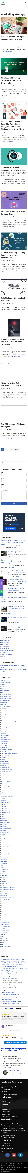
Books (2, 712)
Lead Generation (5, 832)
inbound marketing (5, 822)
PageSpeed (4, 863)
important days (4, 820)
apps (2, 692)
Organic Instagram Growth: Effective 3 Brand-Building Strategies (12, 341)
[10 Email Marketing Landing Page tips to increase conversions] (14, 241)
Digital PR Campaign (6, 771)
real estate (3, 881)
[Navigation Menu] (25, 3)
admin (4, 42)
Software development (6, 903)
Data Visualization (5, 755)
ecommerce (4, 777)
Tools (2, 916)
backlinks (3, 704)
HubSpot (3, 818)
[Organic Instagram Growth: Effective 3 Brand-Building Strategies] (14, 328)
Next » (16, 449)
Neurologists (4, 849)
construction (4, 737)
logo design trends (5, 840)
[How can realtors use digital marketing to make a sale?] (14, 25)
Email (3, 478)
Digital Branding (5, 763)
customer (3, 751)
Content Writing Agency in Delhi (9, 998)
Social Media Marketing (7, 899)
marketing (3, 842)
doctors (3, 775)
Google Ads (4, 806)
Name (3, 472)
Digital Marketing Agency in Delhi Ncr (11, 1003)
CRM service (4, 747)
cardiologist (4, 729)
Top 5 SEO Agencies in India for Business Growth (13, 963)
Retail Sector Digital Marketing (9, 984)
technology (3, 914)
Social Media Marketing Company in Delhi (12, 996)
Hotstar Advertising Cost (8, 992)
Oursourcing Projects (6, 861)
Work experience (5, 940)
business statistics (5, 723)
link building (4, 836)
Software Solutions (5, 905)
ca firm (2, 725)
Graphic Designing (5, 812)
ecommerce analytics (6, 779)
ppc (2, 873)
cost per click (4, 745)
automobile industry (6, 698)
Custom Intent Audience (7, 749)
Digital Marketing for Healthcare (9, 978)
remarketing (4, 883)
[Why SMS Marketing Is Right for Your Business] (14, 200)
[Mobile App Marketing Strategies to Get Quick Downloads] (14, 66)
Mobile (3, 484)
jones (4, 85)
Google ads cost (5, 808)
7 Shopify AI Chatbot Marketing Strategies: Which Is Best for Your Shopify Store (14, 170)
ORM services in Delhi (7, 999)
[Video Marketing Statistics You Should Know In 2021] (14, 371)
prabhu (4, 429)
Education (3, 784)
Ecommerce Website (6, 782)
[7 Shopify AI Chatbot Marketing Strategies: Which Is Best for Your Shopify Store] (14, 156)
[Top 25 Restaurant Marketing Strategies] (14, 412)
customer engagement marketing (9, 753)
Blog (2, 1167)
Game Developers (5, 802)
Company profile (5, 735)
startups (3, 908)
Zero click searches (6, 946)
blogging (3, 710)
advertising (3, 680)
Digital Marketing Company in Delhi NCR (11, 1001)
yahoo (2, 942)
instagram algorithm (6, 828)
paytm (2, 867)
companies (3, 733)
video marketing (5, 922)
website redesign (5, 930)
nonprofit (3, 851)
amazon (3, 684)
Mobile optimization (5, 847)
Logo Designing (5, 648)
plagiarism (3, 871)
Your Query (4, 490)
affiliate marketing (5, 682)
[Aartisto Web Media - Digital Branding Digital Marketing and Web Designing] (3, 3)
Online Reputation (5, 855)
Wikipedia (3, 934)
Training (3, 656)
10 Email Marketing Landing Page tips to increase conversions (13, 255)
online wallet (4, 859)
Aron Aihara (4, 665)
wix (2, 936)
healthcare (3, 814)
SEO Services (4, 893)
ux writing (3, 920)
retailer (2, 885)
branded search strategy (7, 716)
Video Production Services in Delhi (10, 994)
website (3, 928)
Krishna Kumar (4, 669)
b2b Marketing (4, 702)
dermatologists (4, 761)
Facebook (3, 794)
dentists (3, 759)
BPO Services (4, 644)
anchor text (4, 686)
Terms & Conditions (6, 1171)
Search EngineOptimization (7, 889)
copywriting (4, 743)
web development (5, 926)
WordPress (4, 938)
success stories (5, 910)
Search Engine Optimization (8, 887)
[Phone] (1, 595)
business (3, 719)
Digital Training (4, 773)
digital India (3, 765)
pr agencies (4, 875)
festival (3, 798)
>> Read (14, 547)
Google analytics (5, 810)
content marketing (5, 739)
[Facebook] (7, 1155)
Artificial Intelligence (6, 694)
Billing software (4, 708)
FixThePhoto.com (7, 1067)
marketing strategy (5, 845)
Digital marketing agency (7, 769)
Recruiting (3, 652)
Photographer (4, 869)
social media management (7, 897)
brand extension (5, 714)
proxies (3, 879)
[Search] (25, 462)
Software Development (6, 654)
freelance (3, 800)
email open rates (5, 788)
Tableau (3, 912)
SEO (2, 891)
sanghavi (5, 132)
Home (2, 816)
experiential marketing (6, 792)
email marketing (5, 786)
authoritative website (6, 696)
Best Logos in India (5, 706)
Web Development (5, 640)
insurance (3, 830)
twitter (2, 918)
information (3, 824)
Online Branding (5, 853)
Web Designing (5, 642)
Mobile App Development (7, 650)
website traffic (4, 932)
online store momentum (7, 857)
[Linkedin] (20, 1155)
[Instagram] (14, 1155)
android (3, 688)
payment (3, 865)
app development (5, 690)
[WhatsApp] (1, 591)
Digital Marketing (5, 646)
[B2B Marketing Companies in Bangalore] (14, 286)
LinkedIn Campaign (6, 838)
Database (3, 757)
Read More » (8, 51)
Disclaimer (18, 1167)
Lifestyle (3, 834)
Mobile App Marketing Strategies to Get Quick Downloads (11, 80)
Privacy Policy (9, 1167)
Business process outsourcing (8, 721)
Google (3, 804)
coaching (3, 731)
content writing (4, 741)
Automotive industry (6, 700)
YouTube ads (4, 944)
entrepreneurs (4, 790)
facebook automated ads (7, 796)
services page (4, 895)
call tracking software (6, 727)
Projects (3, 877)
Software (3, 901)
